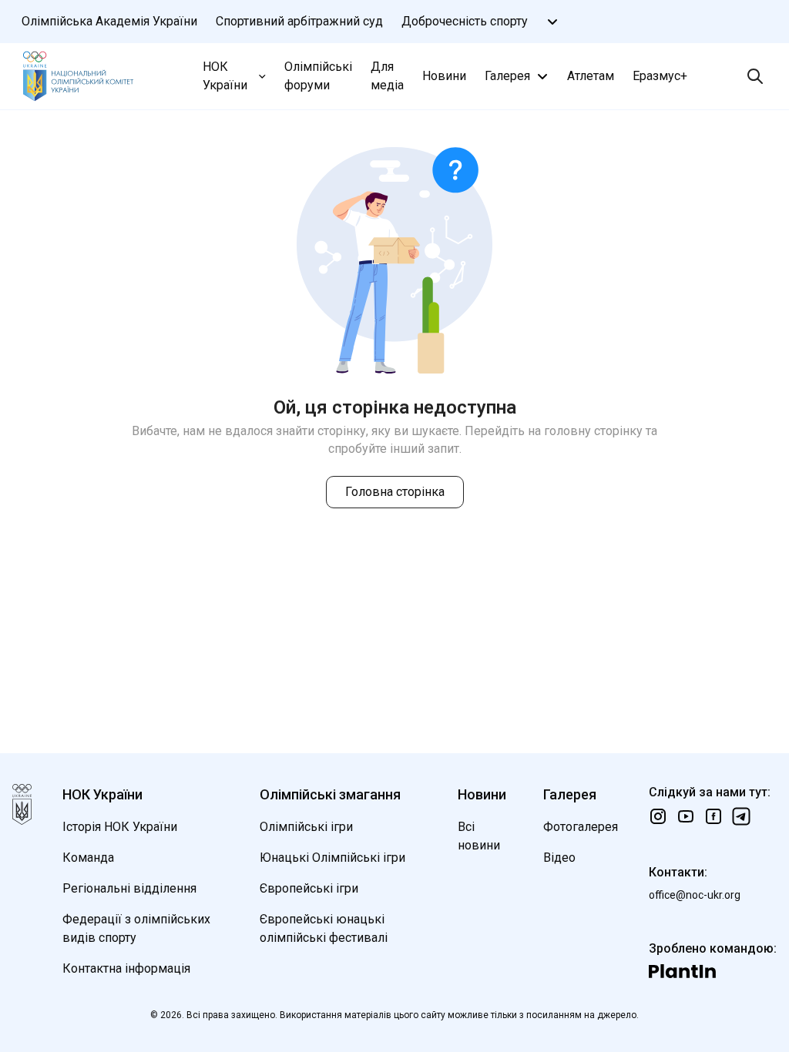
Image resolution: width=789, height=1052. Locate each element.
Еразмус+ (660, 76)
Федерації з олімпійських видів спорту (136, 928)
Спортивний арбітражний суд (299, 21)
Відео (559, 857)
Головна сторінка (395, 491)
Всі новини (479, 836)
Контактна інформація (126, 968)
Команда (88, 857)
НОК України (225, 75)
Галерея (507, 76)
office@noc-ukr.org (694, 895)
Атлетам (590, 76)
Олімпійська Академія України (109, 21)
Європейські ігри (309, 888)
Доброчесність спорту (464, 21)
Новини (444, 76)
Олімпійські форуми (318, 75)
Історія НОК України (119, 826)
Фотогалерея (580, 826)
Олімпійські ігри (306, 826)
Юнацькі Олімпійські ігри (332, 857)
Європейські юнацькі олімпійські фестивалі (324, 928)
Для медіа (387, 75)
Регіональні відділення (129, 888)
